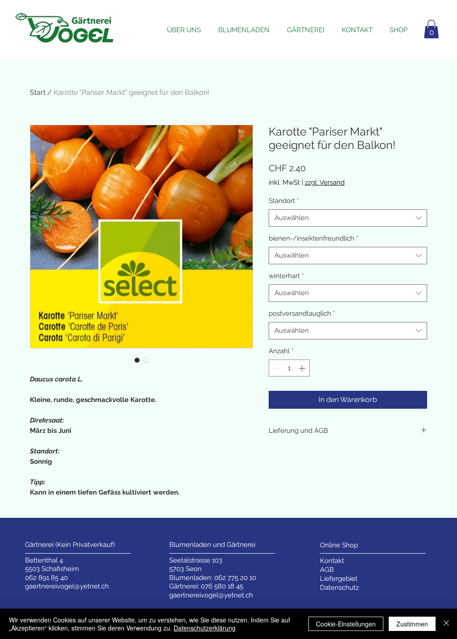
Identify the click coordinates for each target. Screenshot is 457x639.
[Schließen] (446, 624)
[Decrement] (276, 368)
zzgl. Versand (325, 182)
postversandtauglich (302, 313)
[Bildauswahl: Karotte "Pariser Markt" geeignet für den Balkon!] (137, 359)
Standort (284, 201)
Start (38, 92)
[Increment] (303, 368)
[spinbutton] (289, 368)
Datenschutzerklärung (205, 627)
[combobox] (348, 218)
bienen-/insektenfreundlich (313, 238)
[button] (431, 29)
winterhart (286, 276)
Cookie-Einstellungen (346, 623)
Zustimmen (412, 623)
